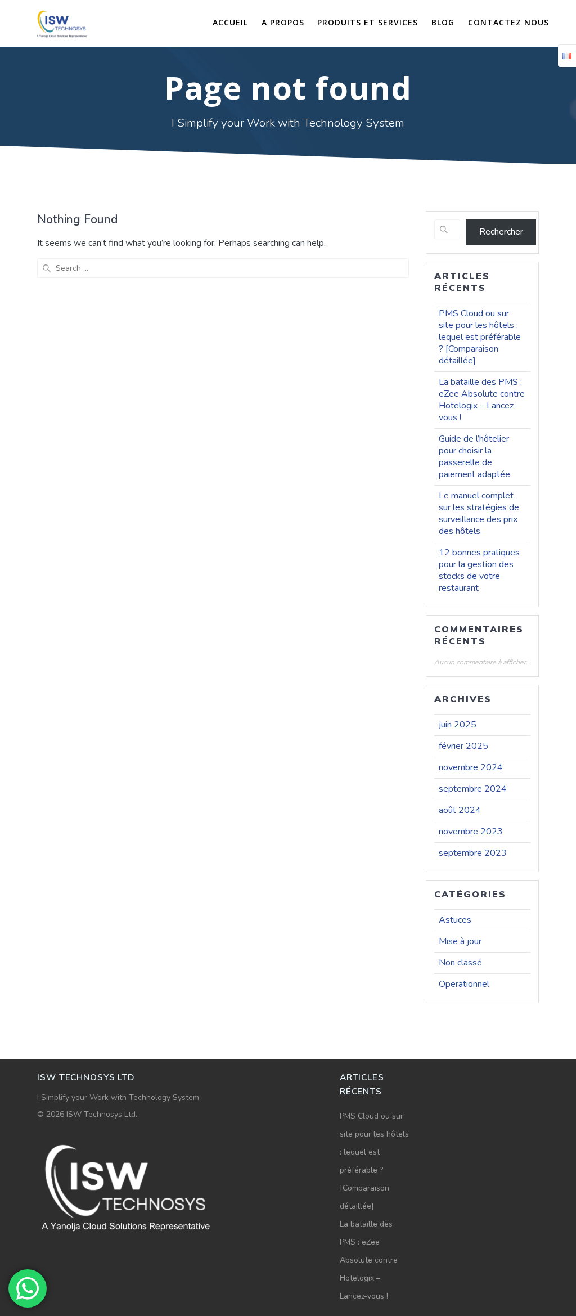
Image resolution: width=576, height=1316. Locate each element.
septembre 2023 (473, 853)
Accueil (230, 22)
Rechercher (501, 232)
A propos (283, 22)
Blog (442, 22)
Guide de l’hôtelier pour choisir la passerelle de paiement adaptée (474, 456)
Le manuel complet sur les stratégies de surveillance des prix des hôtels (479, 513)
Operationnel (464, 984)
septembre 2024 (473, 789)
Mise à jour (460, 941)
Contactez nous (508, 22)
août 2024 (460, 810)
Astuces (455, 920)
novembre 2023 (471, 831)
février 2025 (463, 746)
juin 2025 (457, 724)
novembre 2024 (471, 767)
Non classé (460, 962)
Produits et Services (367, 22)
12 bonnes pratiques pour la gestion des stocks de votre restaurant (479, 570)
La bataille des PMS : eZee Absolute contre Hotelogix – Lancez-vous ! (482, 400)
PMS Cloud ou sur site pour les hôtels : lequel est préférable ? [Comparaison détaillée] (480, 337)
